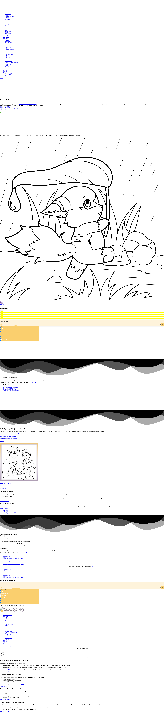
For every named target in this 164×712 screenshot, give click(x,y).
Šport (6, 30)
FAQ (4, 643)
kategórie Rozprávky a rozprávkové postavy (28, 104)
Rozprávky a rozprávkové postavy (12, 29)
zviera (22, 512)
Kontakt (4, 557)
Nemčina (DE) (8, 41)
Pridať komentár (33, 382)
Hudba (6, 18)
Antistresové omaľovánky (8, 35)
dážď (7, 512)
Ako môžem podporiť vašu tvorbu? (10, 389)
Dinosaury (7, 15)
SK (3, 39)
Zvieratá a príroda (8, 34)
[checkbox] (6, 328)
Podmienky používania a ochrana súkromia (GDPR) (13, 558)
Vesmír (6, 32)
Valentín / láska (8, 31)
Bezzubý (2, 441)
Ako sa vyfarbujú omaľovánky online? (10, 387)
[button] (82, 651)
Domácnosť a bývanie (9, 16)
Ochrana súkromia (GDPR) (8, 646)
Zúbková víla (3, 488)
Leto (6, 23)
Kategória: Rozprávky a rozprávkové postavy (9, 102)
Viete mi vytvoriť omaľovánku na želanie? (11, 390)
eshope (22, 684)
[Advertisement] (82, 88)
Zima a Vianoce (8, 33)
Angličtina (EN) (8, 40)
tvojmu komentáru (23, 380)
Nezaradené (7, 639)
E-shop (4, 642)
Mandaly (7, 25)
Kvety (6, 22)
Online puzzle (5, 38)
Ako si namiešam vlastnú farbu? (9, 388)
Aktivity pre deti (6, 37)
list (15, 512)
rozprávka (18, 512)
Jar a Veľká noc (8, 19)
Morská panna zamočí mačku (8, 436)
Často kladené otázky (7, 556)
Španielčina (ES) (8, 42)
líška (13, 512)
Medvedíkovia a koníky (10, 26)
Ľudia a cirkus (8, 24)
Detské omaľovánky (7, 12)
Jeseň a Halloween (9, 21)
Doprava (7, 17)
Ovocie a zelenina (8, 27)
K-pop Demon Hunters (6, 483)
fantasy (10, 512)
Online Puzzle (5, 641)
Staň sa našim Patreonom (8, 669)
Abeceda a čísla (8, 14)
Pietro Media (26, 552)
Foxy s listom (22, 102)
